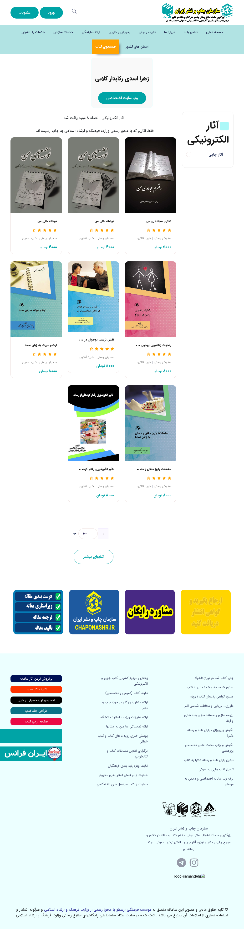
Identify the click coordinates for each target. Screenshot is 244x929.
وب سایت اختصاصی (122, 98)
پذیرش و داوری (119, 32)
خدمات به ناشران (33, 32)
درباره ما (169, 32)
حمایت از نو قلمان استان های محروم (123, 775)
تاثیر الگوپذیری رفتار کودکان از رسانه (91, 469)
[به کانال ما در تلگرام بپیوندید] (181, 862)
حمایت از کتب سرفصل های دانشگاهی (122, 784)
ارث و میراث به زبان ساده (41, 345)
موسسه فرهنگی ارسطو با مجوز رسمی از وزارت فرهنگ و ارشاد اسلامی (97, 910)
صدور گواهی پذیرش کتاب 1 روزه (212, 696)
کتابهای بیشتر (93, 557)
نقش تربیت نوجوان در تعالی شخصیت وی (86, 339)
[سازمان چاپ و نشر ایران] (150, 612)
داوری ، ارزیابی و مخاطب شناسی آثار (209, 705)
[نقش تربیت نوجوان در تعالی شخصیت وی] (93, 296)
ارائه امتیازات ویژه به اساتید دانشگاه (124, 717)
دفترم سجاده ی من (158, 221)
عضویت (24, 12)
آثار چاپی (215, 155)
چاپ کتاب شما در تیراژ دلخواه (214, 678)
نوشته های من (104, 221)
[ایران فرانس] (31, 753)
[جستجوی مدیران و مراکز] (74, 11)
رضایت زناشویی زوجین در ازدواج (150, 345)
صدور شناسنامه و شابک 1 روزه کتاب (210, 687)
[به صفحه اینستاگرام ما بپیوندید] (194, 862)
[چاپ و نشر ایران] (198, 12)
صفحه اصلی (214, 32)
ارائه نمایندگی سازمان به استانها (127, 726)
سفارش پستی (162, 238)
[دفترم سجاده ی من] (150, 175)
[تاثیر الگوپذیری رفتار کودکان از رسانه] (93, 423)
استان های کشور (137, 46)
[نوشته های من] (93, 175)
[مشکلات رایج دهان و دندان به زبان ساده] (150, 423)
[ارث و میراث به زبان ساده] (36, 299)
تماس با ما (191, 32)
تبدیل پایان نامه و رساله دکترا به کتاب (209, 760)
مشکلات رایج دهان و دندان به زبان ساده (145, 469)
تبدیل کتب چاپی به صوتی (216, 769)
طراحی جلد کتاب (36, 710)
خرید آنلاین (144, 238)
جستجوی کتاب (106, 46)
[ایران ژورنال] (206, 612)
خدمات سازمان (63, 32)
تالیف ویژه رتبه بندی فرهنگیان (128, 765)
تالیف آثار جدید (36, 689)
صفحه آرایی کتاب (36, 721)
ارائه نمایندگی (91, 32)
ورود (51, 12)
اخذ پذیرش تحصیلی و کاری (36, 700)
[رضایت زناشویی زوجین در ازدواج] (150, 299)
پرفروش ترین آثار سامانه (36, 678)
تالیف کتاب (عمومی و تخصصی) (126, 693)
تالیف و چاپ (147, 32)
